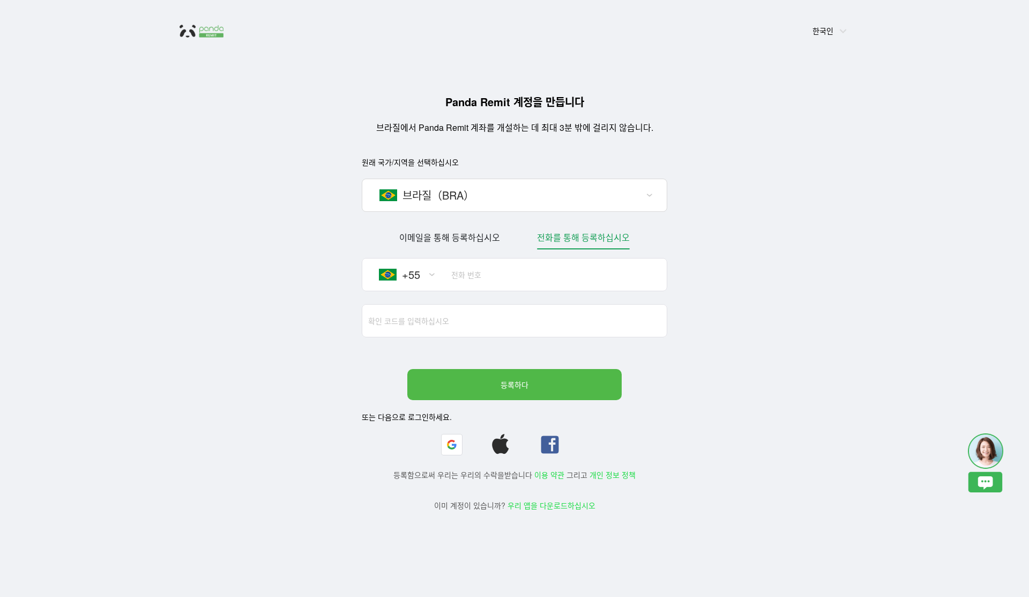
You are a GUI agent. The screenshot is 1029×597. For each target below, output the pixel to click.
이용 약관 (549, 474)
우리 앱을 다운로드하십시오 (551, 505)
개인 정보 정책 (613, 474)
